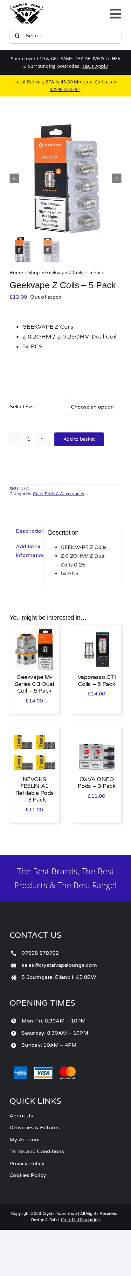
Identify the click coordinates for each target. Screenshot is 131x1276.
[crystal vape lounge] (27, 6)
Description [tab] (27, 531)
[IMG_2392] (65, 178)
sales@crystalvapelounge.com (59, 965)
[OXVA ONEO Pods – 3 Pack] (96, 734)
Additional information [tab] (27, 551)
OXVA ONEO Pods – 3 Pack (97, 783)
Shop (34, 272)
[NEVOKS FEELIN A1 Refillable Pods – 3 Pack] (34, 734)
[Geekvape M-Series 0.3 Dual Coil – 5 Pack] (34, 632)
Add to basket (79, 439)
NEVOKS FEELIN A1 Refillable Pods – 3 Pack (34, 789)
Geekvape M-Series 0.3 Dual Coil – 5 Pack (34, 684)
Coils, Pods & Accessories (58, 493)
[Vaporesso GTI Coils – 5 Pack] (96, 632)
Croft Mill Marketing (80, 1220)
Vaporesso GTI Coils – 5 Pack (97, 681)
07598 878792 (65, 89)
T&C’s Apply (95, 66)
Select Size (22, 406)
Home (16, 272)
